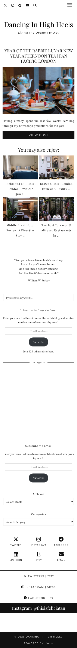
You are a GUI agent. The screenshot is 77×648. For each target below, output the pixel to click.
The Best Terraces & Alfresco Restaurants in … (56, 230)
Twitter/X (40, 576)
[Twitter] (5, 5)
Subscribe (38, 342)
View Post (38, 135)
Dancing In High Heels (38, 24)
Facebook (40, 597)
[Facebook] (20, 5)
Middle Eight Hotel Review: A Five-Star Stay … (20, 230)
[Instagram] (12, 5)
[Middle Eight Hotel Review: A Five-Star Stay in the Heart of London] (20, 209)
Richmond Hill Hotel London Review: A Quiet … (21, 189)
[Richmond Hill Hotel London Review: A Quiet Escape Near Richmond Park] (20, 167)
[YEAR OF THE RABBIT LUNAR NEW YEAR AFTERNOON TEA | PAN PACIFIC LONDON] (38, 113)
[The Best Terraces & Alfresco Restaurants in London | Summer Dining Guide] (56, 209)
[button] (71, 5)
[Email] (27, 5)
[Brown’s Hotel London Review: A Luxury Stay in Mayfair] (56, 167)
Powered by (38, 643)
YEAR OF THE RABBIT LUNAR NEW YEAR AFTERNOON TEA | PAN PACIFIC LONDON (38, 56)
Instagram (40, 587)
